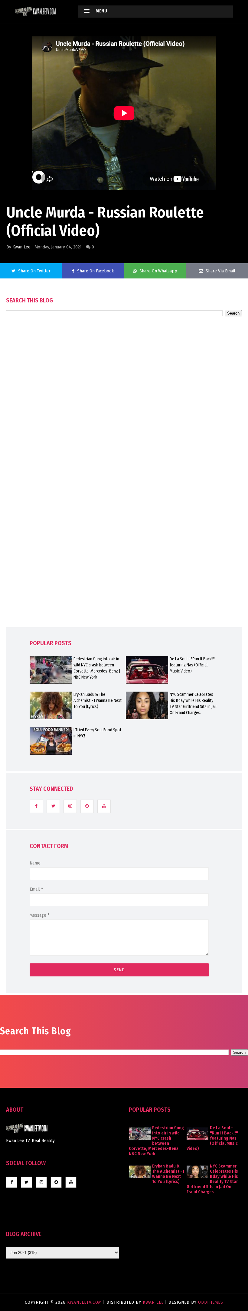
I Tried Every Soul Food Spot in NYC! (97, 733)
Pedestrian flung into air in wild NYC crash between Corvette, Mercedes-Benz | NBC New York (96, 668)
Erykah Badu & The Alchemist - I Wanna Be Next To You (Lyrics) (97, 700)
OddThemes (210, 1302)
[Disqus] (124, 489)
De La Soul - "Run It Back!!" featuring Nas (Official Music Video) (192, 665)
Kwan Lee (21, 247)
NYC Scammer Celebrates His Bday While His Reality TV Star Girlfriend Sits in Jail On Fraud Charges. (193, 703)
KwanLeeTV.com (85, 1302)
